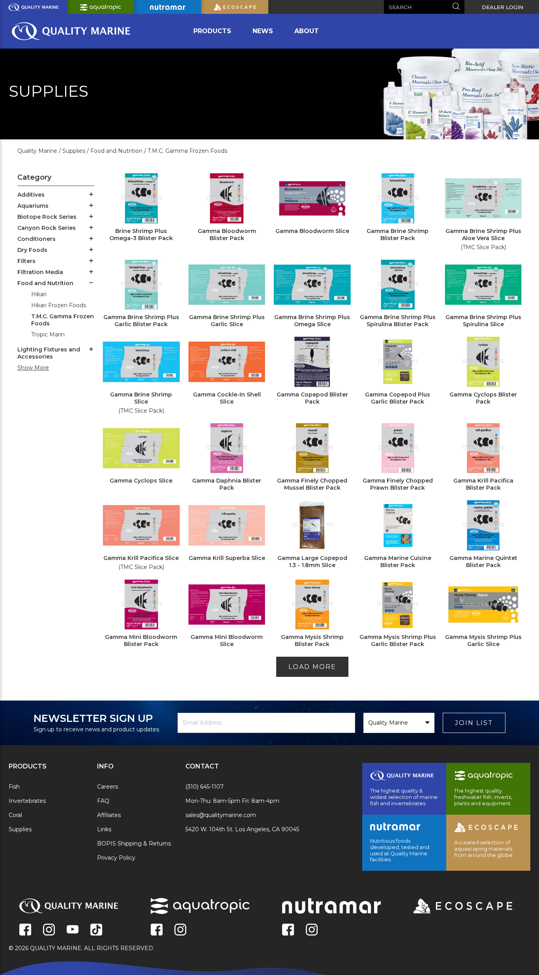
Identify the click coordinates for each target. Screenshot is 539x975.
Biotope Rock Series (47, 216)
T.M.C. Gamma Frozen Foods (62, 320)
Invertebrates (27, 800)
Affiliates (109, 815)
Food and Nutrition (45, 283)
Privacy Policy (116, 857)
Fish (14, 786)
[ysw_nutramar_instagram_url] (312, 930)
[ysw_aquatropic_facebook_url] (157, 930)
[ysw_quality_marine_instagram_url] (49, 930)
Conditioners (36, 238)
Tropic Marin (48, 334)
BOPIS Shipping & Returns (134, 843)
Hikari (39, 294)
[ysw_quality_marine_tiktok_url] (96, 930)
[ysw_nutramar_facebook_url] (288, 930)
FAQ (103, 800)
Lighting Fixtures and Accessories (48, 353)
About (306, 31)
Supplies (20, 829)
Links (104, 829)
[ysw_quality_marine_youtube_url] (73, 930)
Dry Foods (32, 250)
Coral (15, 815)
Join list (474, 723)
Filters (26, 261)
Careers (107, 786)
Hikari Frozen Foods (58, 305)
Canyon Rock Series (46, 227)
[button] (91, 195)
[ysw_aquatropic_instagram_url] (180, 930)
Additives (31, 194)
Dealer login (502, 7)
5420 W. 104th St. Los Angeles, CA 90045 (242, 829)
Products (212, 31)
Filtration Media (40, 272)
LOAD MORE (312, 667)
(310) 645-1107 (204, 786)
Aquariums (33, 205)
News (263, 31)
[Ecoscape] (453, 906)
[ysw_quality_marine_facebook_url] (25, 930)
